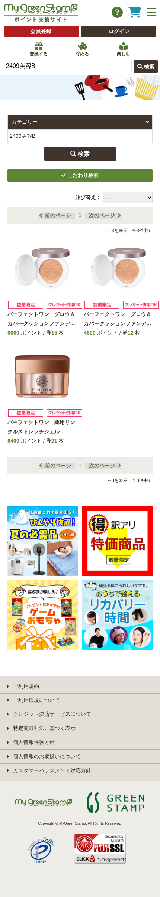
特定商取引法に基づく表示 (44, 728)
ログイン (119, 31)
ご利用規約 (26, 686)
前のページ (58, 215)
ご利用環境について (36, 700)
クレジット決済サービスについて (52, 714)
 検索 (145, 66)
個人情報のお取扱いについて (47, 756)
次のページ (102, 215)
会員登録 (41, 31)
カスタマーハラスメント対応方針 (52, 770)
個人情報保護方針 (34, 742)
